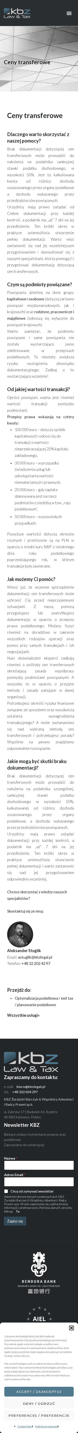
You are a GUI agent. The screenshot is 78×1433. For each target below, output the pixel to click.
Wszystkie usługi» (23, 1015)
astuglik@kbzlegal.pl (35, 957)
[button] (71, 1328)
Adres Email (14, 1175)
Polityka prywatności (46, 1426)
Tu (18, 1211)
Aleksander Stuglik (24, 950)
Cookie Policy (25, 1426)
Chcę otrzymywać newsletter (32, 1191)
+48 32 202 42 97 (35, 963)
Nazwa (10, 1158)
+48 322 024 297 (25, 1092)
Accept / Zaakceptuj (39, 1392)
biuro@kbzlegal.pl (30, 1086)
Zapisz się (15, 1221)
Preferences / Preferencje (39, 1415)
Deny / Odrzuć (39, 1404)
